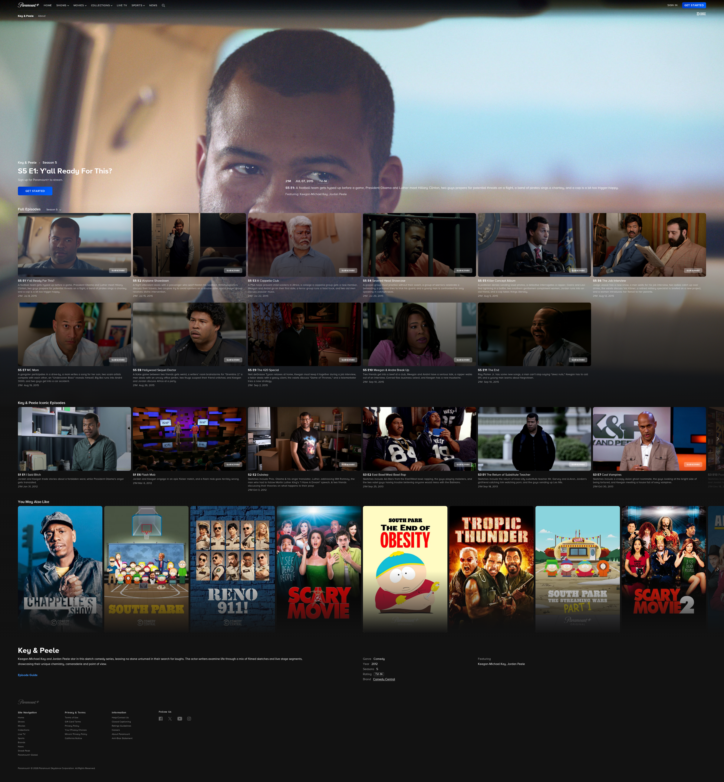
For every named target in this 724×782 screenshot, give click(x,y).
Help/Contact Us (120, 718)
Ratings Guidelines (121, 726)
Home (48, 5)
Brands (21, 742)
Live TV (122, 5)
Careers (116, 730)
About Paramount (121, 734)
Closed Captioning (121, 722)
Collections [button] (101, 5)
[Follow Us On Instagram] (189, 719)
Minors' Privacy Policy (76, 734)
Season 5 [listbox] (52, 209)
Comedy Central (384, 679)
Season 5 (50, 162)
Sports (21, 738)
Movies (21, 726)
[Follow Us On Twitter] (170, 718)
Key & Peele (26, 16)
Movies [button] (79, 5)
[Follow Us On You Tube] (179, 719)
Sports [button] (137, 5)
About (41, 16)
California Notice (73, 738)
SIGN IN (672, 5)
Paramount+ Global (28, 755)
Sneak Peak (24, 751)
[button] (74, 448)
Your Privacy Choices (76, 730)
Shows (21, 722)
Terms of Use (71, 718)
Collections (23, 730)
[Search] (163, 5)
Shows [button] (61, 5)
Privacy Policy (72, 726)
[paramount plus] (28, 5)
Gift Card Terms (73, 722)
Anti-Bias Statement (122, 738)
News (153, 5)
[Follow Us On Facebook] (161, 719)
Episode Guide (28, 675)
